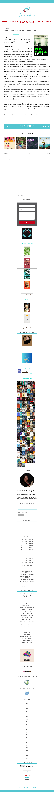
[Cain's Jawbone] (31, 442)
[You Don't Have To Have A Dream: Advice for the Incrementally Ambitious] (27, 318)
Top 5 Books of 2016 (27, 558)
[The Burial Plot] (26, 406)
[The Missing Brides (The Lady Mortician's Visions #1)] (23, 426)
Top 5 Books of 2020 (27, 549)
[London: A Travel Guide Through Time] (23, 449)
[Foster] (18, 430)
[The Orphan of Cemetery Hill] (34, 399)
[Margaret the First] (27, 307)
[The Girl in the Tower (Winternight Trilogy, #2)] (26, 438)
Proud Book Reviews (27, 626)
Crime (21, 125)
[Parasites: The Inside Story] (28, 445)
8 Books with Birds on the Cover (27, 572)
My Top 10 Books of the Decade (27, 577)
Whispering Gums (27, 642)
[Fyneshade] (18, 438)
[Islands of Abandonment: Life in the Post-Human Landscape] (18, 403)
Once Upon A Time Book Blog (27, 622)
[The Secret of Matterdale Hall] (18, 434)
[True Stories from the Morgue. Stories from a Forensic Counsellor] (18, 426)
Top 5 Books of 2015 (27, 560)
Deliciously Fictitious (27, 609)
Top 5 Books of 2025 (27, 539)
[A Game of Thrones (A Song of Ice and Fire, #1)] (21, 438)
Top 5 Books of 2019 (27, 551)
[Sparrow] (31, 457)
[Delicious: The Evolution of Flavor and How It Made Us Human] (34, 438)
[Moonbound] (28, 426)
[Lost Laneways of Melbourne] (28, 387)
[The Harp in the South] (34, 434)
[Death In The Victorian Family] (31, 402)
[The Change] (21, 399)
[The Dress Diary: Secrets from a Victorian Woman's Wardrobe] (34, 445)
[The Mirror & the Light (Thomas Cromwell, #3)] (27, 274)
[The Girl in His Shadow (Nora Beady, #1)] (23, 391)
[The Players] (18, 391)
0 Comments (8, 126)
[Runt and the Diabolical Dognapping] (23, 453)
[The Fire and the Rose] (34, 383)
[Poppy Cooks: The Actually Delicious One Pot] (27, 285)
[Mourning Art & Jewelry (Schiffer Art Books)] (21, 457)
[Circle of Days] (28, 422)
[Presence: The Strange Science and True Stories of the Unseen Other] (26, 383)
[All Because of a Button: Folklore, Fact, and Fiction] (21, 465)
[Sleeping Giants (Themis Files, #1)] (34, 395)
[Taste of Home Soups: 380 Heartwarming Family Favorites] (28, 429)
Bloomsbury (16, 33)
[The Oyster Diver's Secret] (21, 402)
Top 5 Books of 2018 (27, 554)
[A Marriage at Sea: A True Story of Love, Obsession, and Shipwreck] (18, 445)
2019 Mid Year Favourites (27, 579)
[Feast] (18, 399)
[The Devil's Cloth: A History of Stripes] (18, 457)
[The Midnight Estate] (31, 387)
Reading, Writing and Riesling (27, 629)
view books (31, 374)
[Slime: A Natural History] (27, 251)
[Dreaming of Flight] (34, 391)
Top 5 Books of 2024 (27, 541)
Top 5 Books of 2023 (27, 543)
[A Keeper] (18, 406)
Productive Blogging (27, 624)
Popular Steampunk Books (27, 586)
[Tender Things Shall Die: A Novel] (28, 410)
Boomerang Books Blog (27, 603)
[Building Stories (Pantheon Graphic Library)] (21, 410)
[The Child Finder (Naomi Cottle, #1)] (18, 461)
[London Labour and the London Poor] (26, 434)
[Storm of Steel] (23, 465)
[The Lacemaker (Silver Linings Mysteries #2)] (31, 422)
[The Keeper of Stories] (28, 402)
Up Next (27, 299)
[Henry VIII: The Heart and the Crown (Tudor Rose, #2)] (18, 418)
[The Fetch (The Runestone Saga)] (23, 399)
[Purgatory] (18, 449)
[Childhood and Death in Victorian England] (21, 383)
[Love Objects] (34, 414)
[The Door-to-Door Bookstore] (31, 395)
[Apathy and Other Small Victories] (21, 422)
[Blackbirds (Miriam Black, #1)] (23, 441)
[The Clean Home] (21, 461)
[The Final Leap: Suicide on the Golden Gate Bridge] (34, 406)
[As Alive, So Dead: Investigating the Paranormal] (18, 383)
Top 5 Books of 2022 (27, 545)
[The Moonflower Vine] (26, 453)
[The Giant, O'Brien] (23, 445)
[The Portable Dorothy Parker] (26, 442)
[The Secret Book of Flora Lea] (23, 406)
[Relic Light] (26, 410)
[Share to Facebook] (43, 126)
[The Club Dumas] (23, 422)
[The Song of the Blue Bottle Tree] (31, 399)
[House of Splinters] (28, 399)
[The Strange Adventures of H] (31, 383)
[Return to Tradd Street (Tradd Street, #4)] (21, 391)
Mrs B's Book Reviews (27, 615)
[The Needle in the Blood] (31, 453)
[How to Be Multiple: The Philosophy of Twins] (23, 383)
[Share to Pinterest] (48, 126)
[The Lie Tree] (21, 426)
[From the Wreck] (31, 391)
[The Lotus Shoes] (26, 422)
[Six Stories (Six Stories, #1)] (28, 418)
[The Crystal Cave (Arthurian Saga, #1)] (18, 387)
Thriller (27, 127)
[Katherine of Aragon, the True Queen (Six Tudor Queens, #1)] (34, 410)
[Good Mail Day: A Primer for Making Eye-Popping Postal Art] (31, 405)
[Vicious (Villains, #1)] (28, 449)
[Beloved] (18, 395)
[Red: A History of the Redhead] (26, 425)
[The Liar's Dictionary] (28, 438)
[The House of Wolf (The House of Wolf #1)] (34, 457)
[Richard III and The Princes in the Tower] (28, 434)
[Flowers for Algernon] (31, 434)
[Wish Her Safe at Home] (26, 446)
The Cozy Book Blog (27, 638)
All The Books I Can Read (27, 593)
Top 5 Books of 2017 (27, 556)
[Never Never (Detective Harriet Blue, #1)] (21, 442)
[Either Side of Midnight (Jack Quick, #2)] (28, 395)
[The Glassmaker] (31, 430)
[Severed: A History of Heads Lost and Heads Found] (31, 410)
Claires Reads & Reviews (27, 607)
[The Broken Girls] (31, 414)
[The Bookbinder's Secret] (26, 399)
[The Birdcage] (28, 453)
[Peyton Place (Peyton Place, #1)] (34, 461)
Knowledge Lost (27, 611)
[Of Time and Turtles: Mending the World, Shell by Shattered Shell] (23, 395)
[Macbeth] (18, 453)
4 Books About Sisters (27, 569)
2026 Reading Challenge (25, 368)
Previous (6, 153)
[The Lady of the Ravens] (26, 418)
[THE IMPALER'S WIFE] (34, 403)
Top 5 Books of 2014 (27, 562)
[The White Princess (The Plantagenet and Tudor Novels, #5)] (26, 414)
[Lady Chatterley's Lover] (21, 395)
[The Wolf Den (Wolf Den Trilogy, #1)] (26, 461)
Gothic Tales (27, 584)
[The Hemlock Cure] (23, 438)
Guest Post (29, 126)
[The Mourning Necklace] (26, 387)
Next (48, 153)
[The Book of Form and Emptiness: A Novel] (21, 387)
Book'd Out (27, 598)
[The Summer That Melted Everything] (34, 418)
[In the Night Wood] (21, 430)
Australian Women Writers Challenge (27, 596)
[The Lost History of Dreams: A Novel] (26, 391)
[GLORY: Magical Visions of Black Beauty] (21, 449)
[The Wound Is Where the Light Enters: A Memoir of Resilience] (34, 430)
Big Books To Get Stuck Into (27, 582)
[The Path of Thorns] (31, 438)
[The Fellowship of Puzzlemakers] (21, 414)
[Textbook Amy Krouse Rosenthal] (23, 434)
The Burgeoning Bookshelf (27, 636)
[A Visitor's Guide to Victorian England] (31, 426)
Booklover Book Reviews (27, 601)
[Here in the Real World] (28, 461)
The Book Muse (27, 634)
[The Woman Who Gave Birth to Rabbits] (31, 446)
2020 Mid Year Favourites (27, 574)
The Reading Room (27, 640)
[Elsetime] (26, 457)
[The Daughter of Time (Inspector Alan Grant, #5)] (34, 442)
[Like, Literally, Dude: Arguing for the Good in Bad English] (23, 461)
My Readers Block (27, 617)
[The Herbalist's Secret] (23, 414)
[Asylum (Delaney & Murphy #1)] (23, 430)
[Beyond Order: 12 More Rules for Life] (18, 422)
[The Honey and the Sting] (23, 402)
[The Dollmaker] (21, 453)
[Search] (35, 195)
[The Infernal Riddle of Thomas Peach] (28, 406)
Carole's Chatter (27, 605)
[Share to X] (45, 126)
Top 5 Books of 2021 (27, 547)
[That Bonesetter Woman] (34, 449)
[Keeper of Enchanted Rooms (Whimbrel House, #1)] (23, 418)
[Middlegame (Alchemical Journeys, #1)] (31, 461)
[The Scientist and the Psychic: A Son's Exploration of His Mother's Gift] (23, 410)
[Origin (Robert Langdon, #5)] (31, 449)
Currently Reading (27, 243)
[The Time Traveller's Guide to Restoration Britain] (26, 402)
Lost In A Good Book (27, 613)
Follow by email (27, 508)
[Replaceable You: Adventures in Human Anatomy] (18, 414)
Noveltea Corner (27, 619)
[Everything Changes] (28, 414)
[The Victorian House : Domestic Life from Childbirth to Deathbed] (21, 446)
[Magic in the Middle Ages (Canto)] (26, 449)
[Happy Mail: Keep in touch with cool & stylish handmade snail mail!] (18, 441)
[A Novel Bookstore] (26, 430)
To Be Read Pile (27, 378)
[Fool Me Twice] (34, 453)
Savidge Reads (27, 632)
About (26, 787)
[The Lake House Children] (18, 410)
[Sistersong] (18, 465)
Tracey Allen (24, 369)
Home (28, 153)
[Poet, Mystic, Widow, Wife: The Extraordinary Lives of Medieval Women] (27, 263)
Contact (33, 787)
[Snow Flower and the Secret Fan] (21, 418)
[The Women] (34, 387)
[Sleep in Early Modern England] (34, 422)
